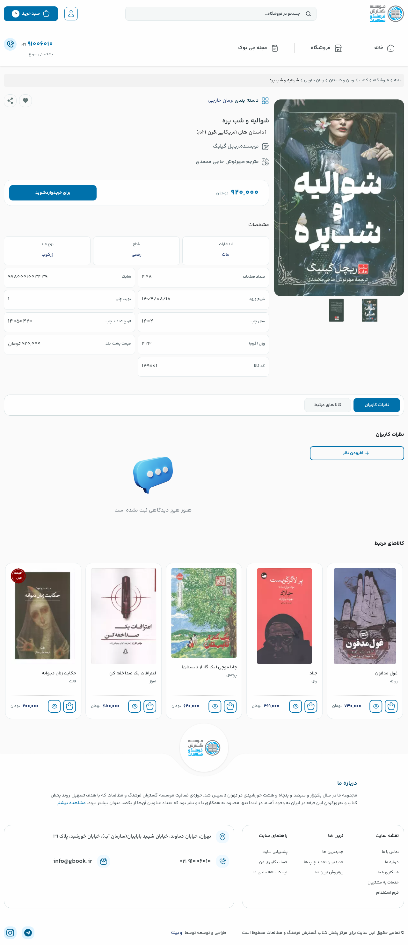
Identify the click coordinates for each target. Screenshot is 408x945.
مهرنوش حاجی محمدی (220, 162)
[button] (25, 100)
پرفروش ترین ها (329, 872)
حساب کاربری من (273, 862)
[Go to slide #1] (369, 310)
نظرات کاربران (377, 405)
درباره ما (392, 862)
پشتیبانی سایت (275, 852)
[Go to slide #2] (336, 310)
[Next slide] (284, 198)
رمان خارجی (220, 101)
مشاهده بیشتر (71, 803)
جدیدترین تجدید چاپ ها (323, 862)
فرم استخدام (387, 893)
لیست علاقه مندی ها (270, 872)
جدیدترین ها (332, 852)
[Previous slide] (394, 198)
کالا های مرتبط (327, 405)
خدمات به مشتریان (383, 882)
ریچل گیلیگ (226, 146)
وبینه (176, 933)
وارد (49, 192)
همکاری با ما (388, 872)
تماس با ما (390, 852)
